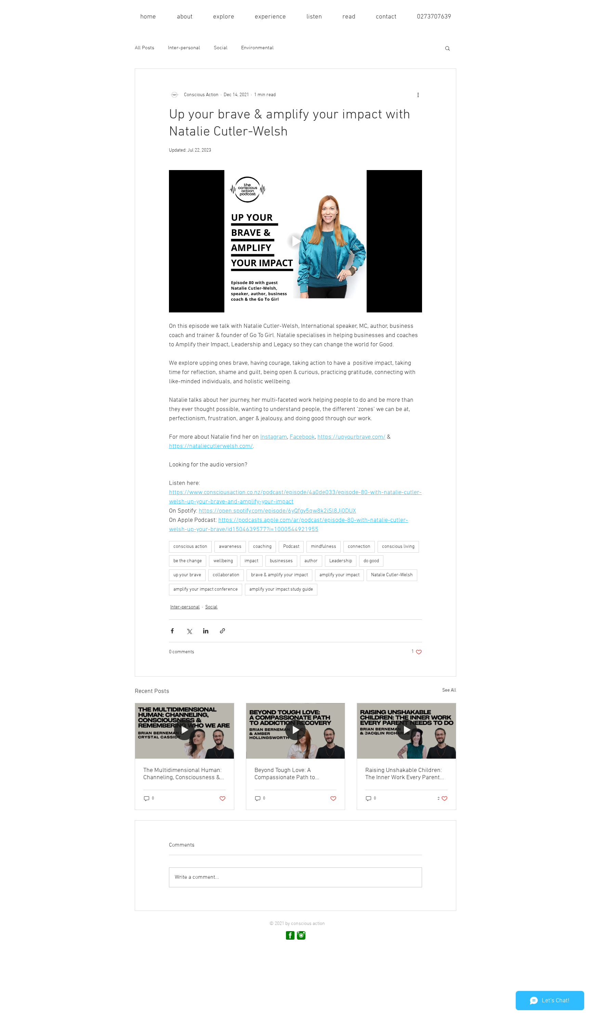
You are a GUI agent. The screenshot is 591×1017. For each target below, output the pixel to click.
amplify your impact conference (205, 589)
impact (251, 561)
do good (371, 561)
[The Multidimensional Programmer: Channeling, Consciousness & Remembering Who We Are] (184, 731)
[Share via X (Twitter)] (189, 631)
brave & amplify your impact (279, 575)
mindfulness (323, 547)
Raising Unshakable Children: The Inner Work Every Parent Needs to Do (403, 774)
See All (449, 690)
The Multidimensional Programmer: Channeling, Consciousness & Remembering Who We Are (182, 774)
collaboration (226, 575)
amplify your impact (339, 575)
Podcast (291, 547)
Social (220, 48)
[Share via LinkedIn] (205, 631)
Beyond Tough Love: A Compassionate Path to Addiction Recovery (284, 774)
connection (359, 547)
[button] (184, 17)
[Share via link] (222, 631)
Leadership (340, 561)
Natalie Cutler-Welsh (392, 575)
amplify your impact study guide (281, 589)
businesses (281, 561)
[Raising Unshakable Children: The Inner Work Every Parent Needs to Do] (406, 731)
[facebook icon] (290, 935)
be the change (187, 561)
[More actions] (418, 95)
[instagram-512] (301, 935)
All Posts (144, 48)
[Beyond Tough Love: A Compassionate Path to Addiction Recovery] (295, 731)
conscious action (190, 547)
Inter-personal (184, 48)
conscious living (398, 547)
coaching (262, 547)
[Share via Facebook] (172, 631)
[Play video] (295, 241)
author (311, 561)
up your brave (187, 575)
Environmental (257, 48)
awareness (230, 547)
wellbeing (223, 561)
